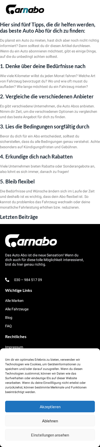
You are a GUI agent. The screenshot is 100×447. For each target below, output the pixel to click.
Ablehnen (50, 420)
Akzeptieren (50, 406)
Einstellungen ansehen (50, 435)
